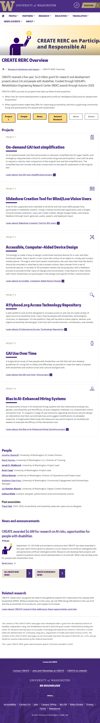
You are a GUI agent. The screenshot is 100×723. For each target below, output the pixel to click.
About (76, 116)
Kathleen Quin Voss (11, 480)
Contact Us (24, 704)
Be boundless (50, 685)
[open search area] (76, 5)
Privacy (90, 704)
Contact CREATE (21, 670)
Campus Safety (48, 704)
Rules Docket (76, 704)
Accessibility (10, 704)
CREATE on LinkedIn (77, 670)
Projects (8, 118)
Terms (43, 708)
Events (91, 116)
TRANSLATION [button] (80, 15)
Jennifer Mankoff (10, 455)
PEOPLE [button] (13, 15)
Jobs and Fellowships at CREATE (48, 670)
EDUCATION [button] (61, 15)
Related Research (57, 118)
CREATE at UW (3, 68)
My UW (63, 704)
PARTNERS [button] (27, 15)
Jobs (36, 704)
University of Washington (8, 5)
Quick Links (88, 5)
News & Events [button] (12, 21)
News (39, 116)
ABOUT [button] (29, 21)
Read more (7, 563)
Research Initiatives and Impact (24, 69)
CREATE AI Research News (46, 573)
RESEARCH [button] (44, 15)
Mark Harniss (8, 460)
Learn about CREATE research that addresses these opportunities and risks (39, 609)
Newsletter (55, 708)
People (24, 116)
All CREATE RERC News (11, 573)
